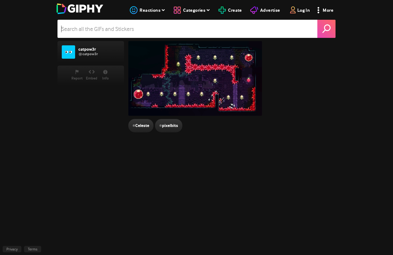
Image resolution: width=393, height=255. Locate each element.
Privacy (12, 249)
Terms (32, 249)
